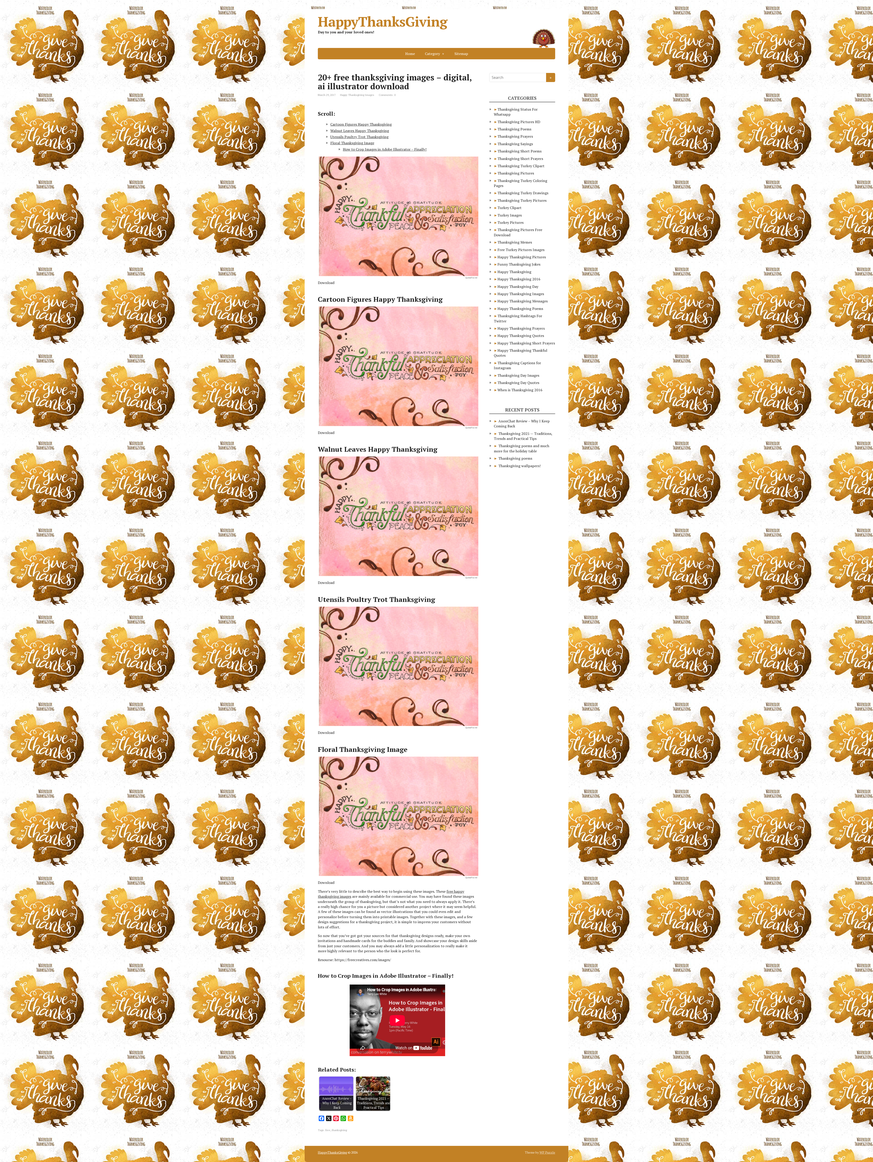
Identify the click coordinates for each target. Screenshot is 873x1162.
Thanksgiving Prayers (515, 136)
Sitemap (461, 53)
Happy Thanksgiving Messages (522, 301)
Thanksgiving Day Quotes (518, 382)
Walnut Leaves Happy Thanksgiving (359, 130)
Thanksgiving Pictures (515, 173)
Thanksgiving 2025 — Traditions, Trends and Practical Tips (523, 436)
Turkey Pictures (510, 222)
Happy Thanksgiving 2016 (518, 279)
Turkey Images (509, 215)
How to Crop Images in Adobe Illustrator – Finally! (384, 149)
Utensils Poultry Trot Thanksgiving (359, 136)
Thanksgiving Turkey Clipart (520, 165)
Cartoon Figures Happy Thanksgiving (361, 124)
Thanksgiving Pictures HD (518, 121)
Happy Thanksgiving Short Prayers (526, 343)
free (327, 1130)
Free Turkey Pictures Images (520, 249)
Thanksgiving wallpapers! (519, 465)
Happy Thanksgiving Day (517, 286)
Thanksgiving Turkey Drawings (522, 192)
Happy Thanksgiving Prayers (521, 328)
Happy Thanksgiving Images (357, 95)
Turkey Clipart (509, 207)
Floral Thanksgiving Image (352, 142)
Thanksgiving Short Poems (519, 151)
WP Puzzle (547, 1152)
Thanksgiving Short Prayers (520, 158)
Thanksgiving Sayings (515, 143)
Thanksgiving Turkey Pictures (522, 200)
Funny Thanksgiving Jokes (518, 264)
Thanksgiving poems (515, 458)
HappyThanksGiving (382, 21)
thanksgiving (339, 1130)
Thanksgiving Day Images (518, 375)
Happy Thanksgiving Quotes (520, 335)
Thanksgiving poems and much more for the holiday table (521, 448)
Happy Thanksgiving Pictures (521, 256)
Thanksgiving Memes (514, 242)
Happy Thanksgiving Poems (520, 308)
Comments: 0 (387, 95)
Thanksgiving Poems (514, 129)
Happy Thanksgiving (514, 271)
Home (410, 53)
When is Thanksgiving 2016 (519, 389)
